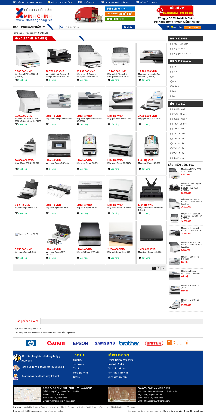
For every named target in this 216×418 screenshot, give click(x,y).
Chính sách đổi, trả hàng (117, 2)
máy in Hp (27, 407)
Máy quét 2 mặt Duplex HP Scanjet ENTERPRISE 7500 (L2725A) (58, 75)
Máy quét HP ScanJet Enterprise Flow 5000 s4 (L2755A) (118, 75)
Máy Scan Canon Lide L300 (150, 252)
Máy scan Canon (180, 44)
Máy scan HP (179, 49)
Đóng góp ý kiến (80, 372)
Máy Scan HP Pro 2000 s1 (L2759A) (26, 75)
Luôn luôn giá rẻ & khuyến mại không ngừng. (43, 366)
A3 (174, 81)
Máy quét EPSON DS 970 (149, 119)
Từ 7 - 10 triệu (179, 134)
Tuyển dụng (78, 364)
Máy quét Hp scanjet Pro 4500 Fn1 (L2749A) (149, 75)
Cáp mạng (131, 407)
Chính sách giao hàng (117, 377)
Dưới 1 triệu (178, 158)
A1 (174, 96)
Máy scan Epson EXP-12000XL (55, 253)
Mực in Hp (53, 407)
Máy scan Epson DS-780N (57, 163)
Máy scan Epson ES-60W (57, 208)
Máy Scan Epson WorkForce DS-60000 (89, 120)
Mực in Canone (67, 407)
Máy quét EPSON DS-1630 (119, 119)
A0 (174, 67)
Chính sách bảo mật (117, 368)
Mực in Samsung (101, 407)
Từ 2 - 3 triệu (178, 143)
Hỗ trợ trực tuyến (60, 2)
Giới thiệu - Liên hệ (148, 2)
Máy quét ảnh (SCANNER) (36, 33)
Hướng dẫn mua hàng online (120, 360)
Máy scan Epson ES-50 (87, 208)
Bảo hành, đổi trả (116, 364)
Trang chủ (17, 33)
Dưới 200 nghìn (180, 119)
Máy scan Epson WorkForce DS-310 (151, 209)
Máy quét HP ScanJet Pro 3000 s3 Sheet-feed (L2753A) (28, 120)
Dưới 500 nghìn (180, 109)
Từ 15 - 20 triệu (180, 114)
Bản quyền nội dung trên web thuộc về (144, 411)
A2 (174, 76)
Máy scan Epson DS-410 (26, 208)
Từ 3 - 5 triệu (178, 148)
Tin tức (76, 368)
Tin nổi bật (87, 2)
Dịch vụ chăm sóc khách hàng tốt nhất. (40, 376)
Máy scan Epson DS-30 (25, 252)
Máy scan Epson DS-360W (119, 208)
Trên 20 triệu (178, 129)
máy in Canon (41, 407)
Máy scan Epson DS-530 (149, 163)
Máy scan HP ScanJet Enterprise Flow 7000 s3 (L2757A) (87, 75)
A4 (174, 91)
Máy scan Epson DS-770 (88, 163)
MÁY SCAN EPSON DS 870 (27, 163)
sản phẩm (176, 26)
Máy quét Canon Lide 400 (118, 252)
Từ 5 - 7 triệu (178, 138)
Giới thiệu (77, 360)
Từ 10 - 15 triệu (180, 124)
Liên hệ (76, 377)
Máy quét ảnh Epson (182, 54)
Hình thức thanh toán (118, 372)
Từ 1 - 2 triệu (178, 153)
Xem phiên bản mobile (53, 411)
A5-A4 (176, 86)
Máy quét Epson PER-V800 (89, 252)
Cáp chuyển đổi (84, 407)
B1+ (175, 72)
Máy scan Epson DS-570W (119, 163)
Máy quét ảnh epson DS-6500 (59, 119)
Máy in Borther (117, 407)
